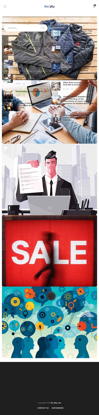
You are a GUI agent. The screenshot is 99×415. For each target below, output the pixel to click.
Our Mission (57, 408)
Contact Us (43, 408)
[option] (73, 77)
